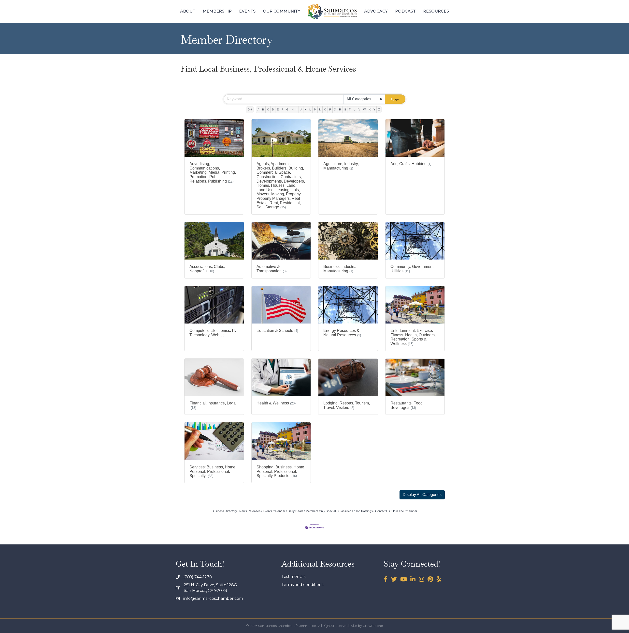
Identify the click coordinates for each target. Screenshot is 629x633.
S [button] (345, 109)
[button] (422, 494)
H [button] (293, 109)
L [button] (310, 109)
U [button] (355, 109)
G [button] (287, 109)
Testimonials (293, 576)
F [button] (282, 109)
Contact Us (382, 511)
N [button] (320, 109)
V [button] (359, 109)
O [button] (325, 109)
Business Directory (224, 511)
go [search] (397, 99)
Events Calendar (274, 511)
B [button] (263, 109)
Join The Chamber (404, 511)
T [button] (350, 109)
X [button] (370, 109)
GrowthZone (373, 626)
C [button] (268, 109)
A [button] (258, 109)
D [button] (273, 109)
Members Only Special (321, 511)
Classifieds (345, 511)
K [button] (305, 109)
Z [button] (379, 109)
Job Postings (364, 511)
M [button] (315, 109)
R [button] (340, 109)
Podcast (405, 11)
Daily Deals (295, 511)
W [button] (364, 109)
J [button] (301, 109)
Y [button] (374, 109)
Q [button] (335, 109)
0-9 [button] (250, 109)
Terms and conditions (302, 584)
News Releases (249, 511)
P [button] (330, 109)
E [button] (278, 109)
